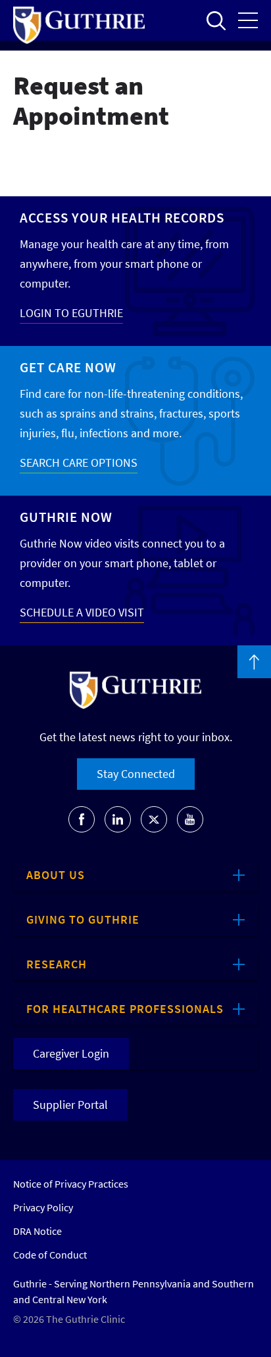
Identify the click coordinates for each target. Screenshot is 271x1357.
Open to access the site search (216, 20)
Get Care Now (68, 367)
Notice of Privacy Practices (70, 1183)
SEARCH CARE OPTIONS (78, 462)
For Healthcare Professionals (125, 1008)
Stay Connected (136, 773)
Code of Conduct (50, 1254)
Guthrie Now (66, 517)
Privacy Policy (43, 1207)
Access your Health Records (122, 217)
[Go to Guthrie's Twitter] (154, 819)
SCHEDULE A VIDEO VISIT (82, 612)
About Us (55, 874)
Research (56, 964)
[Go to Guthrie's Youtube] (190, 819)
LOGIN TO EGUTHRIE (71, 312)
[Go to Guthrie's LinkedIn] (118, 819)
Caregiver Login (71, 1053)
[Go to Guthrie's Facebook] (81, 819)
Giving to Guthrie (82, 919)
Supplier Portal (70, 1104)
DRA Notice (37, 1231)
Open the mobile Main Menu (248, 20)
